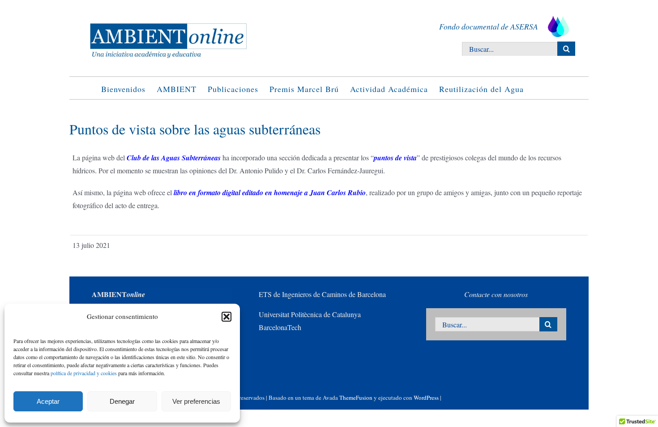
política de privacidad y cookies (84, 373)
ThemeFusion (355, 398)
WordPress (426, 398)
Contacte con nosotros (496, 294)
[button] (226, 316)
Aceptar (48, 401)
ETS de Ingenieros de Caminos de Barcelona (322, 294)
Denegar (122, 401)
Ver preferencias (196, 401)
